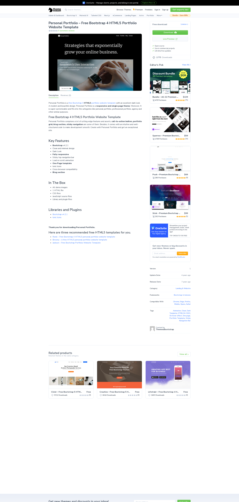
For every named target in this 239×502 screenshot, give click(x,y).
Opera (182, 304)
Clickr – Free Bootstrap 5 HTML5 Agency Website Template (80, 392)
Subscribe (182, 253)
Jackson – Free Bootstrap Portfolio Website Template (77, 242)
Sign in (157, 9)
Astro (141, 15)
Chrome (176, 302)
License (184, 24)
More (159, 15)
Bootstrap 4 (179, 295)
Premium (139, 9)
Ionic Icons (57, 217)
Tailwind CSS (96, 15)
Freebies (148, 9)
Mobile (177, 304)
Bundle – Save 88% (180, 15)
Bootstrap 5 (72, 15)
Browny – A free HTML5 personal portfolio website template (80, 239)
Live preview (181, 90)
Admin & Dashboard (56, 15)
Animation (177, 311)
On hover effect (176, 316)
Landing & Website (183, 288)
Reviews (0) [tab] (65, 95)
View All (185, 65)
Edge (182, 302)
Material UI (84, 15)
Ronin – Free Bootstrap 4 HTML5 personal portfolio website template (84, 236)
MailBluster (181, 257)
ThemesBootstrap (165, 329)
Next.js (107, 15)
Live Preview (169, 39)
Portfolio (150, 15)
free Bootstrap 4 (76, 103)
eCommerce (117, 15)
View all (183, 354)
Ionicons (187, 295)
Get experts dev (180, 9)
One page (186, 316)
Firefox (187, 302)
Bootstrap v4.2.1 (60, 214)
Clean (184, 311)
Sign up (165, 9)
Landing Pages (130, 15)
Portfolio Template (177, 318)
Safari (188, 304)
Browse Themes (124, 9)
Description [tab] (54, 95)
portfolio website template (103, 103)
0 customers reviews (66, 31)
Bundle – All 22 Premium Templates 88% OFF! (174, 97)
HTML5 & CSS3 (184, 313)
